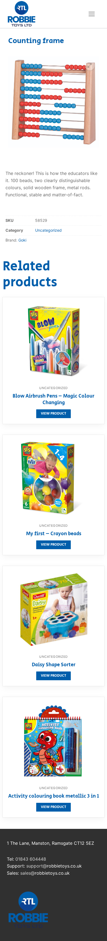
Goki (22, 240)
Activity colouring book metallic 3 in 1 (53, 796)
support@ (36, 866)
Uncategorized (48, 230)
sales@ (27, 873)
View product (53, 413)
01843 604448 (30, 859)
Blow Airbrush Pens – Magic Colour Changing (53, 399)
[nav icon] (91, 14)
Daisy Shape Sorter (53, 665)
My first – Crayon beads (53, 534)
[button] (90, 65)
